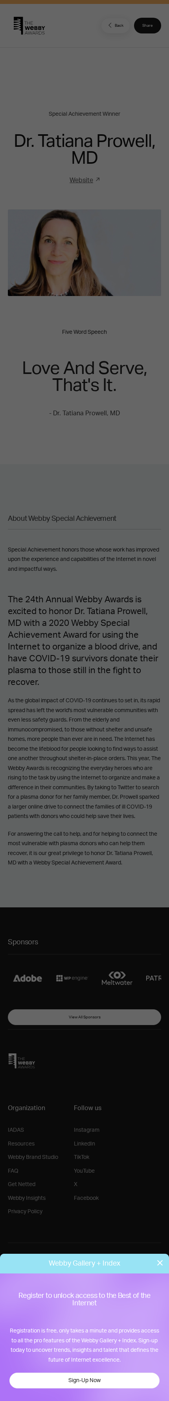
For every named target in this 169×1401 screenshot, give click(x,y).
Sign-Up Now (84, 1380)
